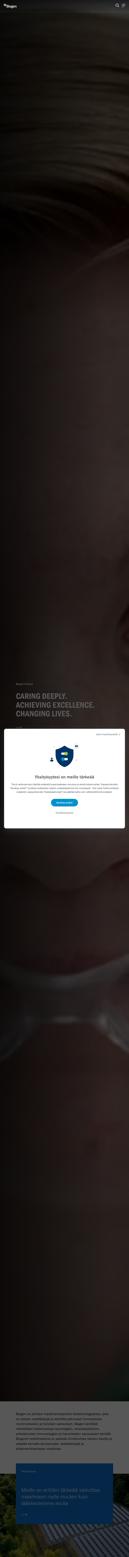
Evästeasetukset (64, 812)
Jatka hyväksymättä (107, 734)
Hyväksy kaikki (64, 802)
